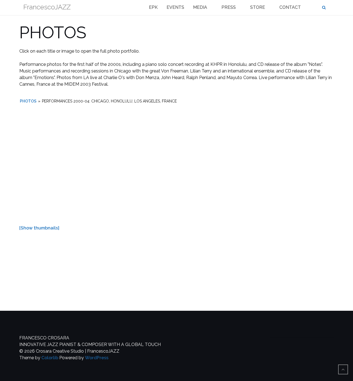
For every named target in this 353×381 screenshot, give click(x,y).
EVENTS (175, 7)
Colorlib (49, 357)
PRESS (228, 7)
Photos (28, 101)
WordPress (96, 357)
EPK (153, 7)
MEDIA (200, 7)
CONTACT (290, 7)
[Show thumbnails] (39, 228)
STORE (257, 7)
